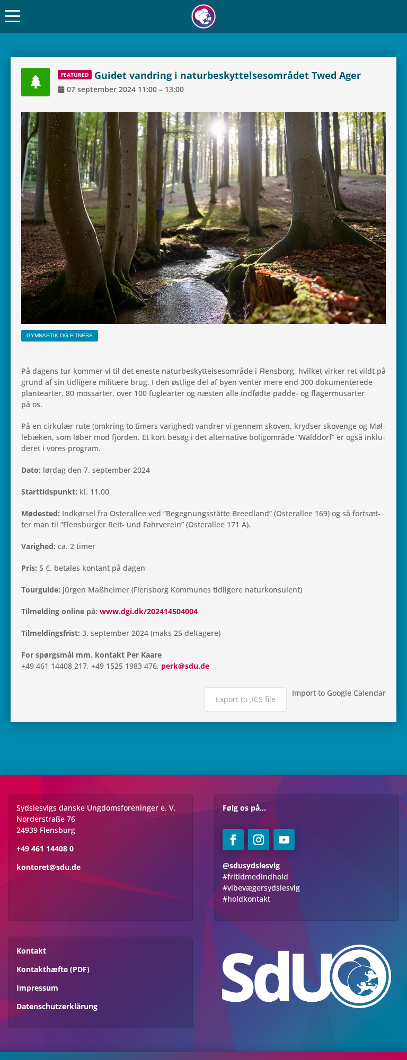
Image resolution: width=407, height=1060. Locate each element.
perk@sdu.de (185, 666)
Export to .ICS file (246, 699)
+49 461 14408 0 (45, 848)
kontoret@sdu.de (48, 867)
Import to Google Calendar (339, 693)
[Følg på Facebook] (233, 839)
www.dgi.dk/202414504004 (149, 611)
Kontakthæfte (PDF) (53, 969)
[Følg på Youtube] (284, 839)
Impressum (37, 988)
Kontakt (31, 951)
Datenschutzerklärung (57, 1006)
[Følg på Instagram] (258, 839)
